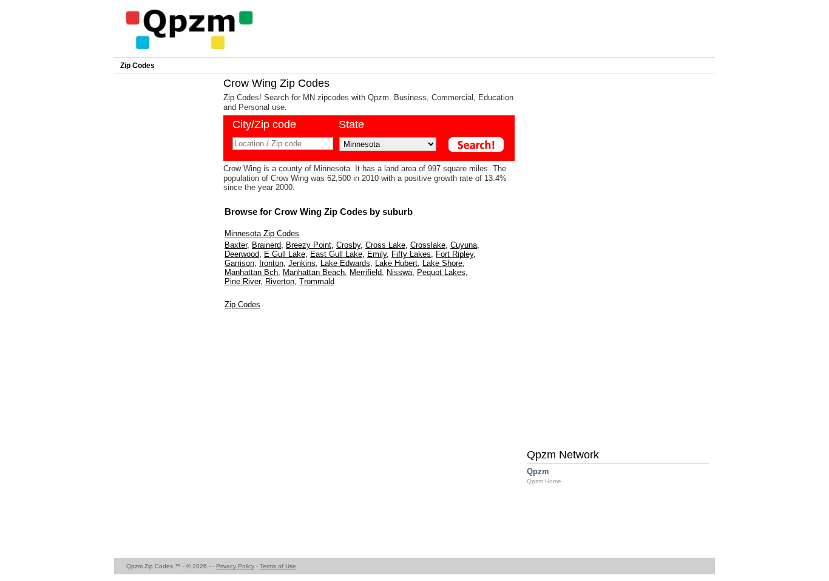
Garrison (239, 263)
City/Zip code (264, 124)
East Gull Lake (336, 254)
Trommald (316, 281)
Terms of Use (278, 566)
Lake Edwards (345, 263)
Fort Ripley (454, 254)
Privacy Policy (235, 566)
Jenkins (302, 263)
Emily (377, 254)
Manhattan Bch (251, 272)
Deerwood (242, 254)
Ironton (271, 263)
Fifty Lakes (411, 254)
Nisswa (399, 272)
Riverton (279, 281)
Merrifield (366, 272)
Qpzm (544, 475)
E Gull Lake (284, 254)
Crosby (348, 245)
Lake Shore (442, 263)
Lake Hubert (396, 263)
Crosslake (427, 245)
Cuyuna (463, 245)
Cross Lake (385, 245)
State (351, 124)
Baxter (236, 245)
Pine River (242, 281)
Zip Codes (137, 65)
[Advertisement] (165, 258)
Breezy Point (308, 245)
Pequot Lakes (441, 272)
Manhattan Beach (314, 272)
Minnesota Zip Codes (262, 233)
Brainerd (266, 245)
